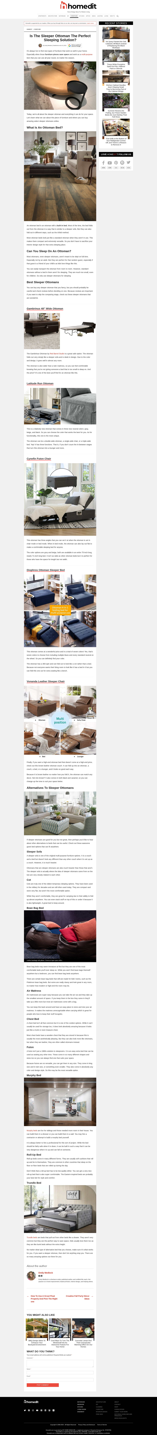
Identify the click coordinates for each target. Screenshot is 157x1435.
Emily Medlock (48, 45)
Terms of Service (102, 1424)
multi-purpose (86, 54)
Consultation (119, 1409)
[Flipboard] (49, 1410)
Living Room (81, 1409)
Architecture (52, 16)
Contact (117, 1404)
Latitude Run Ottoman (40, 383)
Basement (80, 1411)
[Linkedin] (41, 1276)
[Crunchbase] (53, 1410)
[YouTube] (37, 1410)
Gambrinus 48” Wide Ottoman (45, 308)
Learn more (90, 23)
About (116, 1402)
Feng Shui (99, 1414)
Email (29, 1376)
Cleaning (99, 1407)
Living (106, 16)
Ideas (94, 16)
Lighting (100, 16)
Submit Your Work (121, 1411)
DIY (68, 16)
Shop (116, 1407)
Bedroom (80, 1404)
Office (88, 16)
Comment (30, 1358)
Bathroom (62, 16)
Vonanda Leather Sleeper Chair (46, 681)
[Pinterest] (41, 1410)
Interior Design (101, 1411)
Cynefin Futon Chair (39, 458)
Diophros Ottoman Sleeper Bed (46, 570)
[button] (60, 85)
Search (118, 16)
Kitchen (81, 16)
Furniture (74, 16)
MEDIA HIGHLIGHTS (120, 1418)
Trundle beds (32, 1237)
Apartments (42, 16)
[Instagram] (33, 1410)
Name (29, 1369)
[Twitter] (25, 1410)
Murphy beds (32, 1131)
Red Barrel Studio (57, 354)
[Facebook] (39, 1276)
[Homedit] (78, 5)
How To (112, 16)
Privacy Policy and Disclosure (86, 1424)
